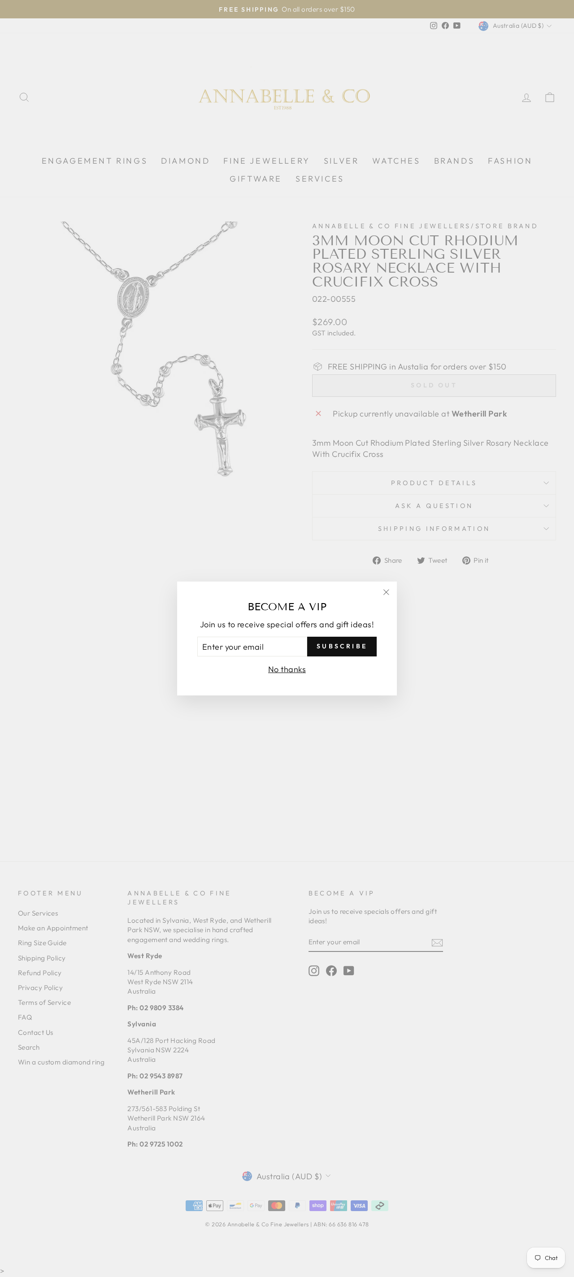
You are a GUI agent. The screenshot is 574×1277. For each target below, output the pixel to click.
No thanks (287, 669)
